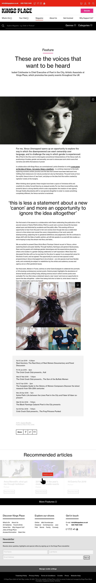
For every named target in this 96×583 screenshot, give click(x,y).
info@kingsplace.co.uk (10, 3)
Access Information (9, 532)
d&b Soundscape (47, 522)
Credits (60, 576)
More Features (46, 502)
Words (42, 527)
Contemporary (48, 525)
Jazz (56, 525)
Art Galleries (7, 525)
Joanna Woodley (26, 423)
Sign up (86, 557)
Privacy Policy (34, 576)
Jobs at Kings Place (10, 530)
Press (67, 576)
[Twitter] (30, 432)
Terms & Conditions (48, 576)
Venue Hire (6, 527)
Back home (17, 10)
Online (37, 522)
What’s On (6, 522)
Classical (38, 525)
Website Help (76, 576)
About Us (15, 522)
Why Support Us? (18, 527)
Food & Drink (18, 525)
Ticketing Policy (21, 576)
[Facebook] (25, 432)
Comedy (55, 527)
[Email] (34, 432)
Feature (48, 50)
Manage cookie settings (48, 569)
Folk (36, 527)
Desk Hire (21, 532)
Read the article (9, 492)
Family (48, 527)
